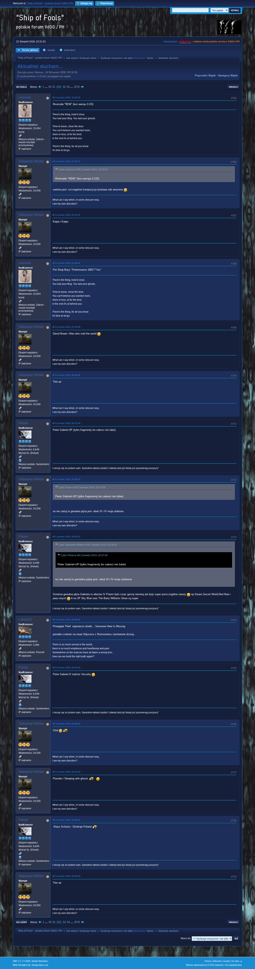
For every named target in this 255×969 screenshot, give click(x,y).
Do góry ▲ (237, 961)
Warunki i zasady (221, 961)
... (46, 86)
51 (53, 86)
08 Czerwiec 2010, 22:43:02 (66, 772)
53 (64, 86)
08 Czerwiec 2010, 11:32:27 (66, 161)
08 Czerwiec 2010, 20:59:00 (66, 619)
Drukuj (233, 87)
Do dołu (21, 87)
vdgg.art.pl (185, 41)
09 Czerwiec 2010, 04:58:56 (66, 820)
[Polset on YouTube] (20, 460)
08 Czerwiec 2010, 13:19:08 (66, 327)
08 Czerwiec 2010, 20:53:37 (66, 536)
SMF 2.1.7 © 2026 (21, 961)
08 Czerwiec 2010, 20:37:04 (66, 423)
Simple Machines (39, 961)
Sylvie (150, 58)
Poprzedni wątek (205, 75)
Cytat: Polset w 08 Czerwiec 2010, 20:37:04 (81, 487)
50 (49, 86)
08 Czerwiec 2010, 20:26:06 (66, 375)
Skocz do (185, 938)
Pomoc (208, 961)
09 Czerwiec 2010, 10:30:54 (66, 876)
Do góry (21, 922)
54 (68, 86)
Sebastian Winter (31, 161)
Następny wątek (228, 75)
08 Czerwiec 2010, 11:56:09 (66, 263)
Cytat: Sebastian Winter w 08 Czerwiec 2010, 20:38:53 (87, 544)
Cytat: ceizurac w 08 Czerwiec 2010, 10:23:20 (83, 169)
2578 (76, 86)
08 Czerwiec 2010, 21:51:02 (66, 667)
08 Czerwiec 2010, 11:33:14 (66, 215)
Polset (23, 423)
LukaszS (25, 619)
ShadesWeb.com (40, 965)
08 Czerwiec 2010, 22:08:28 (66, 723)
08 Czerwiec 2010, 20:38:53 (66, 479)
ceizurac (25, 97)
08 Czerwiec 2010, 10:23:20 (66, 97)
